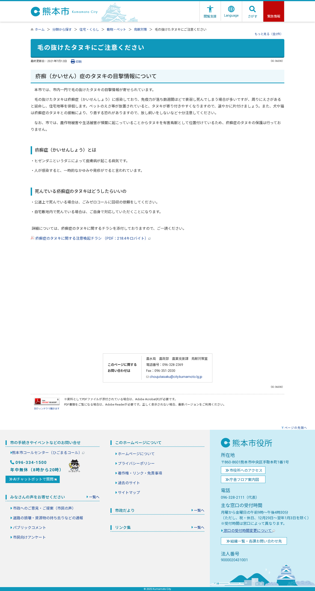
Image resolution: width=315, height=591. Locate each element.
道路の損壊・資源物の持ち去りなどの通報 (48, 518)
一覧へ (94, 497)
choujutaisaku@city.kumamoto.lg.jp (175, 377)
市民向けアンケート (29, 537)
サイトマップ (129, 492)
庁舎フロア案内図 (244, 480)
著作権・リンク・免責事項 (140, 473)
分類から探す (62, 30)
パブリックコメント (29, 527)
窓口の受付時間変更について (248, 530)
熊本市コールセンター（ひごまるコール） (47, 453)
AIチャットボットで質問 (33, 479)
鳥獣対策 (140, 30)
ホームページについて (136, 454)
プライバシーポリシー (136, 463)
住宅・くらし (89, 30)
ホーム (40, 30)
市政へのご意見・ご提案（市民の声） (44, 508)
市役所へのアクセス (245, 470)
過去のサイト (129, 483)
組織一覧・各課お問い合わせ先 (256, 541)
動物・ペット (116, 30)
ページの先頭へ (296, 428)
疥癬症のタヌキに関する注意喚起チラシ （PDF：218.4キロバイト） (91, 238)
